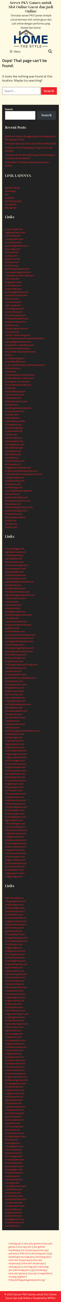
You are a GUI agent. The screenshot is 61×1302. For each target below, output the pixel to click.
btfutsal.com (12, 252)
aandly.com (11, 524)
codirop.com (11, 256)
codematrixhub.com (15, 800)
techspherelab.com (15, 1063)
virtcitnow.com (13, 285)
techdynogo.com (13, 737)
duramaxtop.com (14, 694)
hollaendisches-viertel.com (19, 378)
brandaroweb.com (14, 1222)
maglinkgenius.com (15, 997)
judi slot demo (12, 188)
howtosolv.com (13, 398)
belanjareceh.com (14, 572)
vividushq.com (12, 1176)
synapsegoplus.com (15, 1083)
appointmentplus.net (16, 497)
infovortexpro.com (15, 856)
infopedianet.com (14, 1087)
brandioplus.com (14, 1163)
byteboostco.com (14, 1007)
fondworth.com (13, 585)
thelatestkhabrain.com (17, 592)
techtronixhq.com (14, 898)
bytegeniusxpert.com (16, 938)
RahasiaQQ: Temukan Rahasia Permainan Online (27, 163)
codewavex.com (13, 1004)
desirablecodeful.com (16, 711)
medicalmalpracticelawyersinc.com (23, 474)
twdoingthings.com (15, 701)
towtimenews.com (15, 645)
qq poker (9, 198)
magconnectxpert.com (17, 1014)
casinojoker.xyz (13, 451)
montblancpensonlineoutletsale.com (24, 338)
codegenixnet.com (14, 837)
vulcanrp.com (12, 332)
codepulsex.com (13, 1037)
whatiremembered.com (17, 348)
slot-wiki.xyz (12, 458)
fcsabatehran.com (14, 688)
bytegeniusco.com (14, 797)
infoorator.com (13, 368)
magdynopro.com (14, 784)
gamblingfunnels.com (16, 246)
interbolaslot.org (14, 555)
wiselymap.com (13, 289)
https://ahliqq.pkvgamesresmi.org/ (27, 1280)
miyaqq (12, 1276)
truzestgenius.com (15, 1017)
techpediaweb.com (15, 774)
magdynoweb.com (14, 1043)
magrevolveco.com (15, 850)
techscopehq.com (14, 1096)
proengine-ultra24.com (17, 381)
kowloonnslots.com (15, 322)
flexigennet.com (13, 714)
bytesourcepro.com (15, 1060)
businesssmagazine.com (18, 272)
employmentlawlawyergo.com (21, 471)
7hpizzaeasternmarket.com (20, 375)
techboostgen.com (15, 908)
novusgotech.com (14, 1146)
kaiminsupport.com (15, 568)
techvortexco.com (14, 928)
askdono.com (12, 262)
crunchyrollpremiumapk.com (20, 635)
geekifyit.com (12, 628)
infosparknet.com (14, 1110)
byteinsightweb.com (16, 750)
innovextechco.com (15, 994)
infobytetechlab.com (16, 830)
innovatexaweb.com (15, 918)
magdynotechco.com (16, 921)
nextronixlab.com (14, 1126)
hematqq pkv (43, 1257)
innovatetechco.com (15, 780)
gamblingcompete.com (17, 269)
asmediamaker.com (15, 611)
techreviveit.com (14, 790)
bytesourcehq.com (14, 957)
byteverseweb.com (15, 1073)
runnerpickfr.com (14, 239)
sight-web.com (13, 305)
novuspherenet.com (15, 1186)
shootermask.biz (14, 428)
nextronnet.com (13, 1150)
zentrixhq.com (12, 1130)
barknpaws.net (13, 605)
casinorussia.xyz (13, 438)
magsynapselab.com (16, 757)
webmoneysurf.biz (15, 421)
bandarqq (14, 1257)
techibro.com (12, 325)
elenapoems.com (14, 681)
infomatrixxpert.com (16, 974)
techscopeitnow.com (16, 863)
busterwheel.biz (13, 431)
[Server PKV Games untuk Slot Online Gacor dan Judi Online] (31, 38)
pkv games (11, 204)
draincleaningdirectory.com (19, 648)
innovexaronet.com (15, 977)
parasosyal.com (13, 671)
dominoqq (10, 191)
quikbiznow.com (13, 1212)
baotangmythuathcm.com (19, 651)
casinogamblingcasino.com (19, 641)
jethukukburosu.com (16, 654)
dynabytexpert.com (15, 1136)
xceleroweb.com (13, 1216)
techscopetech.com (15, 1040)
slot (30, 1247)
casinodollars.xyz (14, 447)
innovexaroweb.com (15, 1047)
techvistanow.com (14, 981)
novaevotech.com (14, 991)
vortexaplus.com (14, 1179)
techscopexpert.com (15, 770)
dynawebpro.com (14, 1166)
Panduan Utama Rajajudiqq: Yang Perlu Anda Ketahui (28, 149)
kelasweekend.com (15, 517)
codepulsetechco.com (16, 964)
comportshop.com (14, 477)
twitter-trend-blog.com (17, 335)
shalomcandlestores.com (18, 625)
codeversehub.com (15, 1070)
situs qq (21, 1247)
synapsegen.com (14, 1169)
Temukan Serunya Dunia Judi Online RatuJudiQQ (30, 143)
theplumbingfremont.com (19, 507)
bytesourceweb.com (15, 840)
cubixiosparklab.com (16, 987)
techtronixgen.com (15, 760)
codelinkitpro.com (14, 904)
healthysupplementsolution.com (22, 731)
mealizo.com (11, 602)
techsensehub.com (15, 911)
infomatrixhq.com (14, 984)
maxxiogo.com (12, 1143)
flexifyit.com (11, 1139)
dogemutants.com (14, 691)
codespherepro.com (15, 833)
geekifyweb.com (13, 931)
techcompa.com (13, 302)
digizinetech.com (14, 820)
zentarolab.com (13, 1209)
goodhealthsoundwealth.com (20, 678)
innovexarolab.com (15, 827)
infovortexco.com (14, 1027)
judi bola (13, 1253)
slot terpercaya (13, 201)
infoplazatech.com (15, 934)
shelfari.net (11, 434)
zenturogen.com (13, 1156)
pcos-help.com (12, 249)
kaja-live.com (12, 299)
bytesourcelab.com (15, 1106)
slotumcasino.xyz (14, 441)
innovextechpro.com (16, 764)
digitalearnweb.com (15, 552)
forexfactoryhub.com (16, 295)
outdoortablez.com (15, 724)
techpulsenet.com (14, 1020)
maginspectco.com (15, 873)
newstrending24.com (16, 510)
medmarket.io (12, 721)
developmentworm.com (17, 501)
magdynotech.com (14, 1093)
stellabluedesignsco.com (18, 704)
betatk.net (10, 520)
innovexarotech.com (15, 853)
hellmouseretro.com (16, 684)
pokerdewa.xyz (13, 454)
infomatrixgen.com (15, 823)
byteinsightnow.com (16, 843)
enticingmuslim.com (15, 674)
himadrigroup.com (14, 308)
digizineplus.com (14, 1100)
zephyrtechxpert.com (16, 1024)
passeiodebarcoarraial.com (19, 582)
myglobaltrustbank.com (18, 467)
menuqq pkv (15, 1243)
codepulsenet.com (14, 1090)
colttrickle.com (13, 236)
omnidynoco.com (14, 1196)
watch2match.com (15, 461)
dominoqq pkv (38, 1253)
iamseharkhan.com (15, 588)
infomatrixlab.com (15, 1067)
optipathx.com (12, 1123)
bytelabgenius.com (15, 777)
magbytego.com (13, 947)
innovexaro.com (13, 1103)
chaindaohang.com (15, 358)
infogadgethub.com (15, 901)
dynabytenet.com (14, 1057)
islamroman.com (14, 312)
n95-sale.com (12, 279)
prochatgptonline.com (17, 292)
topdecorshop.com (15, 481)
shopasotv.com (13, 484)
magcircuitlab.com (14, 1000)
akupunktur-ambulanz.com (19, 345)
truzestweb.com (13, 1202)
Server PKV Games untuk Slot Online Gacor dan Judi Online (31, 7)
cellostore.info (12, 608)
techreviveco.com (14, 1050)
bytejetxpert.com (14, 870)
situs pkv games (32, 1243)
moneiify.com (12, 618)
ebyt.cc (8, 355)
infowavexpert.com (15, 793)
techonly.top (11, 265)
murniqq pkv (27, 1257)
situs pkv (32, 1273)
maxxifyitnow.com (14, 1113)
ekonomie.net (12, 494)
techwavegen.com (14, 810)
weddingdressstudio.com (18, 408)
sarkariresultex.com (15, 598)
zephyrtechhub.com (15, 1199)
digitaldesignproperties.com (20, 595)
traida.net (10, 388)
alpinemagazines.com (16, 328)
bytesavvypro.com (15, 813)
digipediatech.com (14, 744)
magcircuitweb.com (15, 767)
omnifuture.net (13, 242)
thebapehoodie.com (15, 668)
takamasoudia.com (15, 697)
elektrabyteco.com (15, 1010)
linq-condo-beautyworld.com (20, 351)
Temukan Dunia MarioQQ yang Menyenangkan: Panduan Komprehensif (30, 156)
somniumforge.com (15, 658)
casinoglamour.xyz (15, 444)
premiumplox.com (14, 411)
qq (49, 1253)
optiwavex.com (13, 1193)
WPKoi (51, 1298)
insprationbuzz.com (15, 578)
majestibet (45, 1273)
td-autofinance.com (15, 315)
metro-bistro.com (14, 395)
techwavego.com (14, 1034)
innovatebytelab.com (16, 941)
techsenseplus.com (15, 804)
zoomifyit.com (12, 1226)
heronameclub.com (15, 717)
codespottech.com (14, 734)
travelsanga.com (14, 487)
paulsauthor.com (14, 707)
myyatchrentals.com (16, 621)
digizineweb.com (14, 967)
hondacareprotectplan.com (19, 638)
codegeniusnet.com (15, 951)
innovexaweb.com (14, 1159)
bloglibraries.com (14, 661)
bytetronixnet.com (15, 866)
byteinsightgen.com (15, 817)
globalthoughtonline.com (18, 615)
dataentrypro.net (14, 562)
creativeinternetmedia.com (19, 275)
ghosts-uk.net (12, 259)
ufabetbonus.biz (13, 514)
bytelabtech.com (14, 914)
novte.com (10, 371)
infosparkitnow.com (15, 924)
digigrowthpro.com (15, 232)
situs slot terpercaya (20, 1260)
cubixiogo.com (12, 1183)
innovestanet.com (14, 1133)
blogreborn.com (13, 282)
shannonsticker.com (15, 575)
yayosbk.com (12, 414)
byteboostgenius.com (16, 1080)
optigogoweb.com (14, 1219)
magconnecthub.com (16, 1077)
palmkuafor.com (13, 558)
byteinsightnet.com (15, 961)
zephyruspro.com (14, 1120)
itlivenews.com (13, 504)
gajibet (22, 1276)
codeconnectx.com (14, 971)
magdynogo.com (13, 876)
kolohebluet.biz (13, 424)
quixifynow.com (13, 1116)
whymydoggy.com (14, 548)
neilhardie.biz (12, 418)
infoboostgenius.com (16, 807)
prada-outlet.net (14, 229)
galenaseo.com (13, 464)
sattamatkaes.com (15, 631)
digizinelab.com (13, 1030)
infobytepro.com (14, 944)
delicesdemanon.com (16, 401)
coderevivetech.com (15, 847)
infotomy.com (12, 727)
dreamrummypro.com (16, 565)
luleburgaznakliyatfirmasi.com (21, 664)
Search (9, 109)
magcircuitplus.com (15, 860)
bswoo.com (11, 527)
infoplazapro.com (14, 787)
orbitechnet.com (13, 1189)
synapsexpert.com (15, 1206)
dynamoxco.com (13, 1153)
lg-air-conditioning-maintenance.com (25, 365)
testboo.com (11, 404)
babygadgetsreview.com (18, 342)
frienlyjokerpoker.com (17, 318)
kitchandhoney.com (15, 391)
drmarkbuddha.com (15, 361)
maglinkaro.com (13, 1053)
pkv (7, 194)
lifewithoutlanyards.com (18, 385)
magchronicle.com (14, 741)
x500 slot (24, 1253)
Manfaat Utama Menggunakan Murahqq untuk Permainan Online (30, 137)
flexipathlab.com (14, 1173)
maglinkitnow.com (15, 747)
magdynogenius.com (16, 754)
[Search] (50, 51)
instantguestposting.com (18, 491)
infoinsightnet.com (15, 954)
